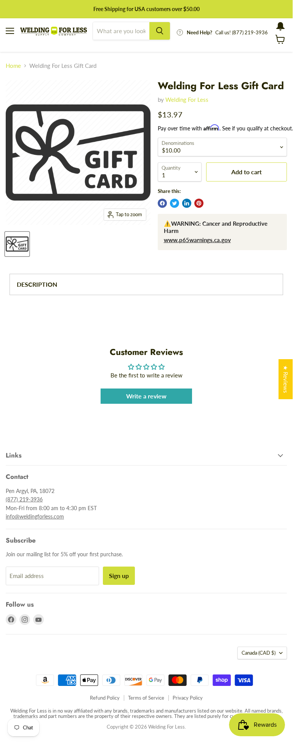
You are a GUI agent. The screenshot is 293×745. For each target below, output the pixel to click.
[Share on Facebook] (162, 203)
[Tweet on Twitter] (174, 203)
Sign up (119, 575)
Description (37, 284)
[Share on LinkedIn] (186, 203)
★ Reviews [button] (285, 379)
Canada (258, 653)
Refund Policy (105, 698)
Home (13, 66)
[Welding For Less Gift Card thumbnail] (17, 244)
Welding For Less (186, 99)
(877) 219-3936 (24, 499)
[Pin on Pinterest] (198, 203)
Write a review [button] (146, 396)
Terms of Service (146, 698)
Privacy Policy (188, 698)
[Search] (159, 31)
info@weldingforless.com (35, 516)
